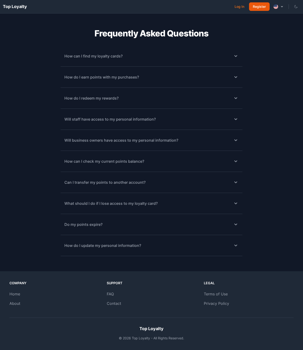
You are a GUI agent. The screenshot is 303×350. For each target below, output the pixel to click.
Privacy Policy (216, 303)
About (14, 303)
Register (259, 6)
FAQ (110, 294)
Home (14, 294)
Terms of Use (216, 294)
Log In (239, 6)
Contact (114, 303)
